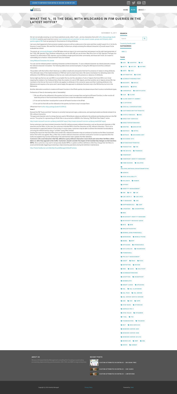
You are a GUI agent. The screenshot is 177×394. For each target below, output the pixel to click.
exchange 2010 (128, 139)
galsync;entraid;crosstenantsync (135, 168)
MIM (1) (124, 51)
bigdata (125, 86)
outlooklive (127, 249)
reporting (126, 265)
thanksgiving (127, 321)
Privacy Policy (88, 387)
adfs (124, 70)
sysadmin (139, 313)
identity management (131, 188)
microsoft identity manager (133, 216)
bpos (135, 86)
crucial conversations (131, 107)
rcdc (141, 261)
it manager (127, 200)
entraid (125, 135)
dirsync (125, 127)
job (136, 200)
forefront (126, 155)
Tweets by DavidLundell (127, 43)
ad (141, 62)
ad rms (142, 66)
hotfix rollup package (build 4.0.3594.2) (53, 107)
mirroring (126, 237)
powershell (127, 253)
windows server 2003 (130, 329)
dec (140, 114)
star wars (126, 305)
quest (124, 261)
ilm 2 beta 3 (127, 196)
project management (131, 257)
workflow (126, 341)
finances (138, 151)
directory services (130, 118)
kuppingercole (128, 204)
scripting (126, 277)
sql (123, 289)
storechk (139, 305)
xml (143, 341)
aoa (132, 70)
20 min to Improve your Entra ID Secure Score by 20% (53, 3)
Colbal (132, 387)
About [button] (141, 10)
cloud (132, 94)
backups (125, 82)
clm (124, 94)
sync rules (126, 313)
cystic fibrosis (128, 114)
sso (130, 301)
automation (127, 74)
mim (131, 224)
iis (130, 192)
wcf (124, 325)
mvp (132, 241)
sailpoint (141, 269)
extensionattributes (130, 143)
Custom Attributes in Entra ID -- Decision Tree (117, 362)
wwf (136, 341)
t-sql (124, 317)
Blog (133, 10)
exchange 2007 (138, 135)
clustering (127, 103)
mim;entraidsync (129, 228)
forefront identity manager (133, 159)
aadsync (133, 62)
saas (131, 269)
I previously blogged (46, 51)
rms (124, 269)
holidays (126, 180)
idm (123, 192)
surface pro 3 (127, 309)
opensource (139, 245)
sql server (137, 293)
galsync (140, 163)
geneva (125, 172)
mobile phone (139, 237)
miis (124, 224)
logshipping (139, 208)
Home (125, 10)
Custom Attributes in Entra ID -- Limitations (117, 374)
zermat (134, 345)
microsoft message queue (132, 220)
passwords (140, 249)
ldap (140, 204)
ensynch (125, 131)
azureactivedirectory (131, 78)
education (137, 127)
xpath (124, 345)
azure (138, 74)
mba (124, 212)
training (141, 321)
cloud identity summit (131, 99)
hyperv (125, 184)
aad (124, 62)
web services (134, 325)
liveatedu (126, 208)
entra (135, 131)
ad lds (133, 66)
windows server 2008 (130, 333)
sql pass (126, 293)
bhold (135, 82)
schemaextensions (130, 273)
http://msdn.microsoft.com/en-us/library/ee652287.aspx (48, 121)
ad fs (124, 66)
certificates (140, 90)
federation (126, 147)
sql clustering (135, 289)
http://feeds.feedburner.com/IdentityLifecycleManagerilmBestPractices (53, 148)
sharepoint (139, 277)
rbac (133, 261)
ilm (136, 192)
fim (136, 147)
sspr (138, 301)
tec (132, 317)
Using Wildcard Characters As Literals (42, 60)
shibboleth (127, 281)
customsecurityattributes (133, 111)
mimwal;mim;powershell (132, 232)
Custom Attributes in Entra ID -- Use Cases (116, 369)
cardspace (126, 90)
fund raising (127, 163)
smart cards (127, 285)
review (137, 265)
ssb (123, 301)
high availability (129, 176)
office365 (126, 245)
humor (136, 180)
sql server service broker (132, 297)
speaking (140, 285)
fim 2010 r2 (126, 151)
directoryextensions (131, 122)
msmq (124, 241)
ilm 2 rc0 (139, 196)
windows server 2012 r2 (131, 337)
